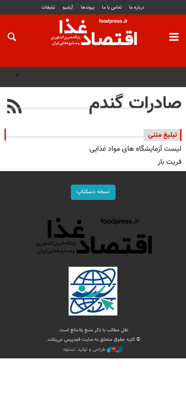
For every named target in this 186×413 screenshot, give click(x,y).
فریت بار (169, 162)
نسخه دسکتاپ (93, 191)
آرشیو (68, 7)
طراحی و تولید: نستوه (85, 349)
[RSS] (15, 107)
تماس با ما (111, 7)
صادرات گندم (135, 104)
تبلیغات (48, 7)
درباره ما (136, 7)
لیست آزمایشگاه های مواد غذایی (135, 149)
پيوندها (87, 7)
